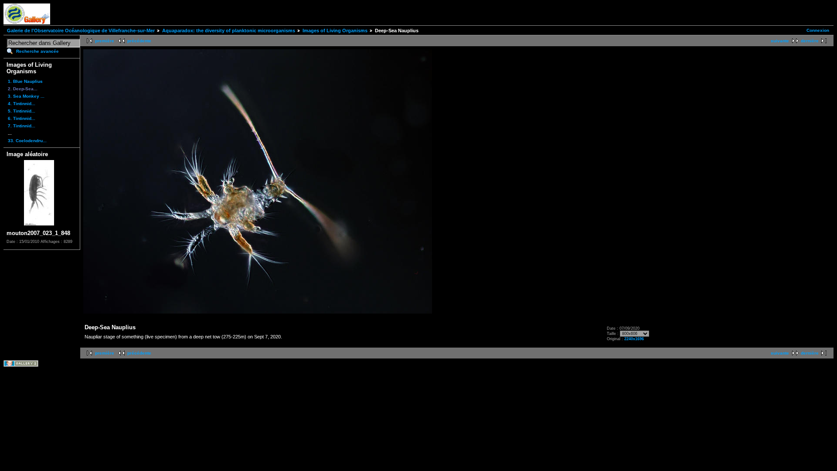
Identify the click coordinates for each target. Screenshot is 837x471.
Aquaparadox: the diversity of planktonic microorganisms (228, 30)
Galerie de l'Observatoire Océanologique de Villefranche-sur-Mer (81, 30)
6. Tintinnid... (21, 118)
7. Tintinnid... (21, 125)
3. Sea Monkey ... (26, 96)
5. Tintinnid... (21, 111)
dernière (810, 40)
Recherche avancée (37, 51)
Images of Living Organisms (335, 30)
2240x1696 (634, 339)
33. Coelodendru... (27, 140)
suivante (780, 40)
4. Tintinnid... (21, 103)
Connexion (817, 30)
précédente (139, 40)
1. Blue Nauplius (25, 81)
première (104, 40)
